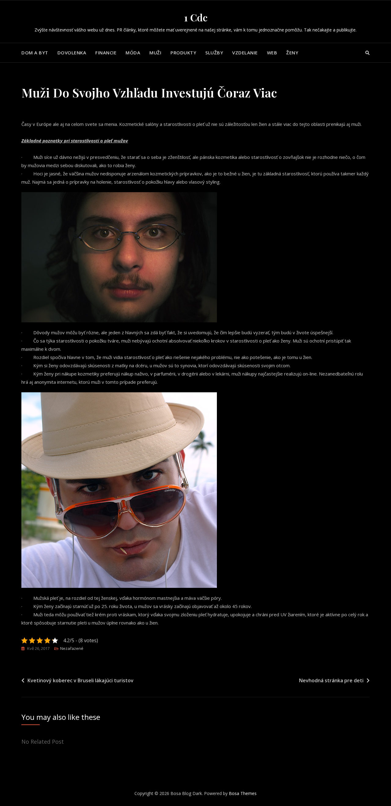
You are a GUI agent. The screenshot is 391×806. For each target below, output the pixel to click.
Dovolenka (71, 52)
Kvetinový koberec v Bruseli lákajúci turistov (80, 680)
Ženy (292, 52)
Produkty (183, 52)
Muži (155, 52)
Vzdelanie (245, 52)
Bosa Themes (243, 793)
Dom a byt (34, 52)
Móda (133, 52)
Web (272, 52)
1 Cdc (195, 17)
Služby (214, 52)
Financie (105, 52)
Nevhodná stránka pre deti (331, 680)
